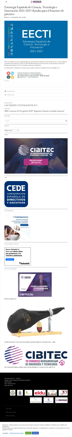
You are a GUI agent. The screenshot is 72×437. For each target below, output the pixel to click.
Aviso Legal (8, 408)
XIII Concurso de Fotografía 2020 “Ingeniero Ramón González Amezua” (34, 111)
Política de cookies (10, 415)
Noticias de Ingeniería (10, 269)
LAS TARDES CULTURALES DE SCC (21, 105)
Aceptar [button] (28, 433)
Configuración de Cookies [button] (16, 433)
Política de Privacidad (11, 412)
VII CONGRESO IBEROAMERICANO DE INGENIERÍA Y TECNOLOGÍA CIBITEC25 (29, 367)
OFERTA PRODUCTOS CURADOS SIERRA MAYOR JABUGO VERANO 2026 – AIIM (29, 342)
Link (58, 68)
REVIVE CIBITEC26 (10, 299)
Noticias (8, 17)
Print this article (10, 94)
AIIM (24, 17)
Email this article (11, 91)
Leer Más (5, 433)
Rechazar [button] (35, 433)
